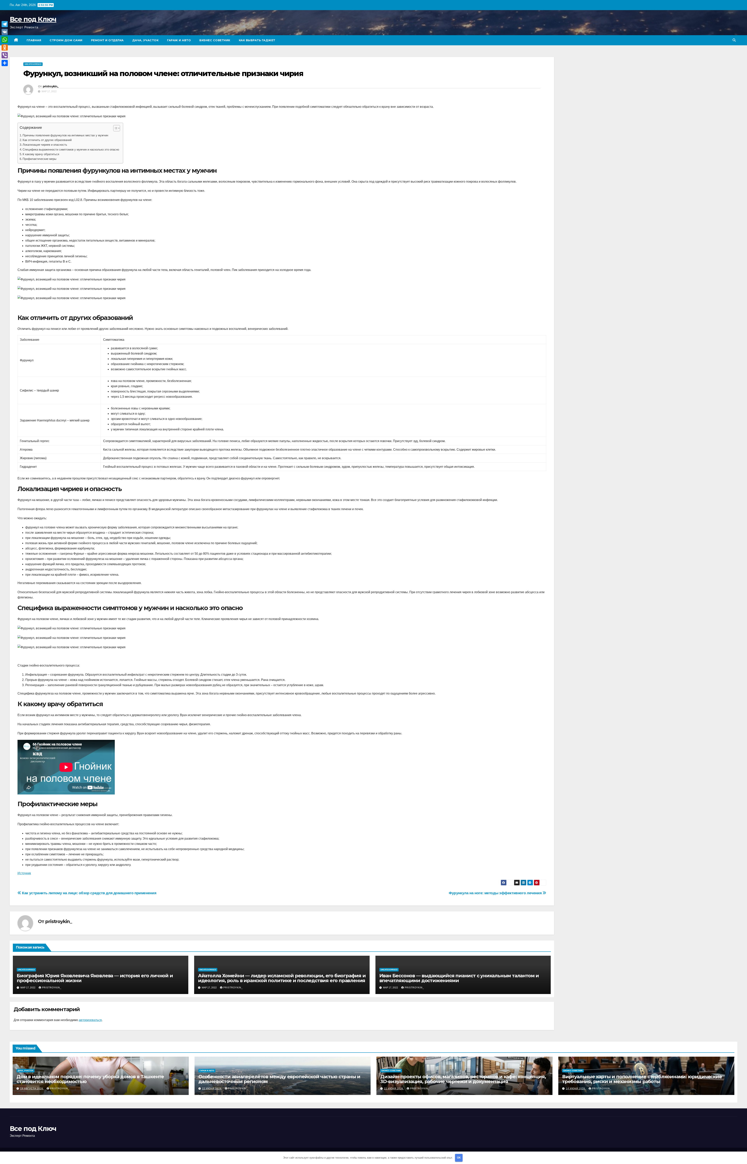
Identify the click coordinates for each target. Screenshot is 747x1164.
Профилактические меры (39, 158)
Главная (34, 40)
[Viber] (5, 55)
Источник (24, 873)
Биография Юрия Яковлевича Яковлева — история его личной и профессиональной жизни (95, 978)
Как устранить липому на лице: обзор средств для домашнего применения (88, 893)
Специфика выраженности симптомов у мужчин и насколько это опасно (71, 149)
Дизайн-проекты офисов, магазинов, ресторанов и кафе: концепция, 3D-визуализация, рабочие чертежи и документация (463, 1079)
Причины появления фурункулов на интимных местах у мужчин (65, 135)
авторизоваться (90, 1020)
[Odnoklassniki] (5, 47)
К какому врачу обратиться (41, 154)
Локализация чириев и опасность (45, 144)
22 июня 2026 (212, 1088)
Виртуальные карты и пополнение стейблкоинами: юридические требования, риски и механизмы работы (642, 1079)
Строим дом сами (66, 40)
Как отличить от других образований (47, 140)
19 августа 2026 (32, 1088)
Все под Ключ (33, 19)
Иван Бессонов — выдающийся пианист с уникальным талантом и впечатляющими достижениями (459, 978)
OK (459, 1157)
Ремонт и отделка (107, 40)
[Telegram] (5, 24)
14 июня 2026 (576, 1088)
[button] (734, 40)
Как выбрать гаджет (257, 40)
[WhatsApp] (5, 40)
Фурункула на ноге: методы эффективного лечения (496, 893)
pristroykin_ (51, 86)
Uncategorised (33, 64)
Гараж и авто (179, 40)
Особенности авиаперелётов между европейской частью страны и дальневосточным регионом (279, 1079)
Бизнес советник (214, 40)
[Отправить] (5, 63)
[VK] (5, 32)
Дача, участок (145, 40)
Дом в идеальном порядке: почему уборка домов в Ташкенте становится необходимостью (90, 1079)
